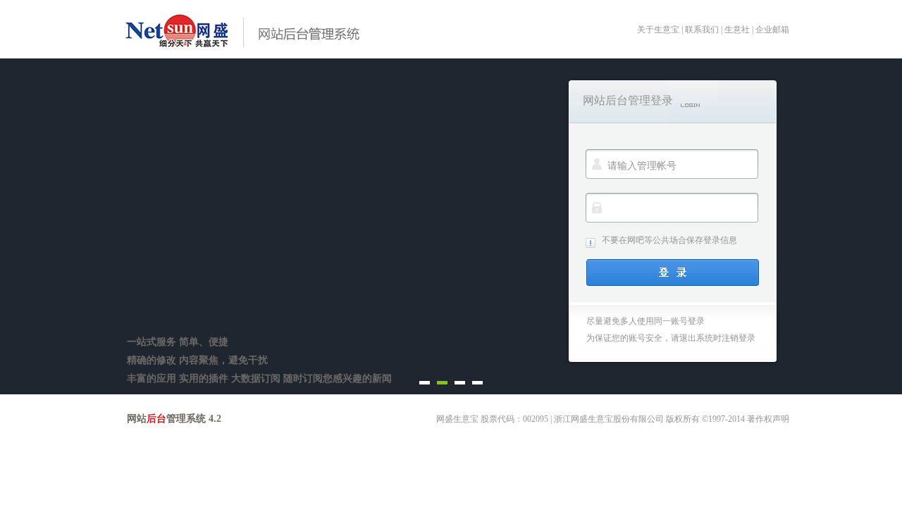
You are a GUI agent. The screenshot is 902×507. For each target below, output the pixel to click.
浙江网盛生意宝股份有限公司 (609, 419)
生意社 (737, 30)
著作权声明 (768, 419)
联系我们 (702, 30)
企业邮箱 (772, 30)
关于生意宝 (658, 30)
